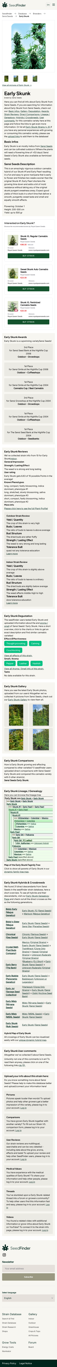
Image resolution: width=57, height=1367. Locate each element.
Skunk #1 (17, 807)
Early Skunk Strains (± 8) (38, 127)
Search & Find (8, 1319)
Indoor (31, 1319)
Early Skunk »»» (13, 798)
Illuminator (6, 1351)
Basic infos (14, 111)
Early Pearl (27, 807)
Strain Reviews (11, 114)
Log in (23, 1108)
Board (31, 1347)
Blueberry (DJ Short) (33, 961)
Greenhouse (33, 1327)
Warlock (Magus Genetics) (37, 913)
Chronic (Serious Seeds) (34, 934)
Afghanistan (23, 818)
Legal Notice (25, 1363)
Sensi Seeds (7, 16)
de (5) (22, 1065)
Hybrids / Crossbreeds (27, 117)
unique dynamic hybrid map (32, 1040)
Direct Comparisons (30, 114)
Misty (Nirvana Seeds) (33, 1002)
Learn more (12, 553)
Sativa (31, 826)
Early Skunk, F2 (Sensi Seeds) (36, 910)
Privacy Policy (9, 1363)
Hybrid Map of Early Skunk (17, 1033)
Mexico (45, 818)
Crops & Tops (34, 1331)
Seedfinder (7, 13)
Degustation (34, 111)
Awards (45, 111)
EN (48, 5)
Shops (5, 1331)
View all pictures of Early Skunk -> (17, 85)
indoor (13, 458)
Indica (33, 824)
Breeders (37, 13)
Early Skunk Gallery (17, 699)
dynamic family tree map (16, 871)
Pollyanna (30, 835)
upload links (14, 136)
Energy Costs (8, 1347)
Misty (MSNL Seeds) (32, 1014)
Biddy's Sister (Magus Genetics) (12, 924)
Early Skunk (24, 16)
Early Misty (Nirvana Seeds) (11, 1004)
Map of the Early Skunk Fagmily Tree (22, 864)
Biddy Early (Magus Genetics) (11, 912)
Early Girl (19, 835)
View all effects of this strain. (18, 655)
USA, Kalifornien (23, 843)
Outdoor (32, 1323)
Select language (9, 1292)
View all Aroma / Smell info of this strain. (24, 668)
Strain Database (9, 1323)
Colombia (35, 818)
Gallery (23, 111)
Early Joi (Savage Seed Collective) (13, 991)
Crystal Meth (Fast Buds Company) (12, 950)
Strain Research (9, 1327)
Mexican (32, 849)
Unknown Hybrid (41, 843)
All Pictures (33, 1335)
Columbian (22, 849)
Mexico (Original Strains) (34, 942)
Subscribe (28, 1277)
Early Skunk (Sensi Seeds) (35, 923)
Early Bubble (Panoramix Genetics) (12, 978)
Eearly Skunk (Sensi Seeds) (35, 945)
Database (22, 13)
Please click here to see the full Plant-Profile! (26, 508)
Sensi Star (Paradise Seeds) (35, 926)
